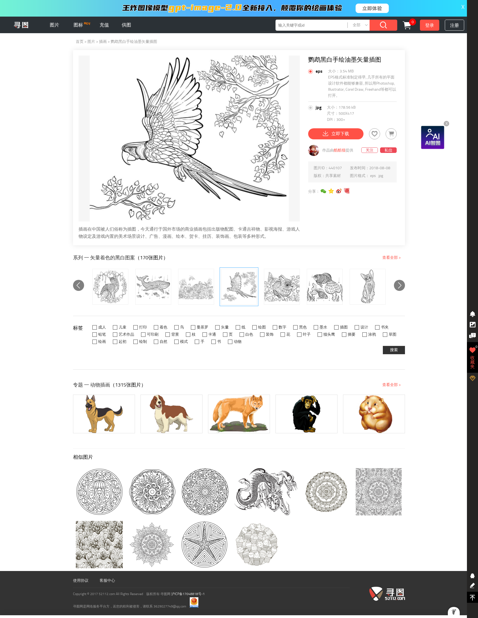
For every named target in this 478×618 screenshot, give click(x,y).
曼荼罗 (202, 327)
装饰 (270, 334)
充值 (104, 25)
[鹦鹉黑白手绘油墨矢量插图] (239, 287)
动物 (237, 341)
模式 (184, 341)
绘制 (143, 341)
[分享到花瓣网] (347, 191)
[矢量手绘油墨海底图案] (325, 287)
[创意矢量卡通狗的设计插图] (104, 414)
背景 (175, 334)
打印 (143, 327)
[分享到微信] (324, 191)
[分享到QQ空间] (331, 191)
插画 (103, 41)
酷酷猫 (339, 150)
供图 (126, 25)
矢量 (225, 327)
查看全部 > (391, 257)
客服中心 (107, 580)
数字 (282, 327)
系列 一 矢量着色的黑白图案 (104, 258)
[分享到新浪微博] (339, 191)
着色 (163, 327)
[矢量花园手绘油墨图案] (196, 287)
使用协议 (81, 580)
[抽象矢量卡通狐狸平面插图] (239, 414)
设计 (364, 327)
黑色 (303, 327)
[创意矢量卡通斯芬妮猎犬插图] (171, 414)
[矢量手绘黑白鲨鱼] (153, 287)
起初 (122, 341)
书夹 (385, 327)
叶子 (307, 334)
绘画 (102, 341)
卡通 (212, 334)
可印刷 (153, 334)
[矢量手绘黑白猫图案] (368, 287)
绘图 (262, 327)
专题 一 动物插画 (91, 385)
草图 (392, 334)
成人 (102, 327)
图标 (79, 25)
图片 (54, 25)
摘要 (351, 334)
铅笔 (102, 334)
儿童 (122, 327)
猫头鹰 (329, 334)
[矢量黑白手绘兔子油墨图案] (282, 287)
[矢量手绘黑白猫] (110, 287)
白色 (249, 334)
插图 (344, 327)
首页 (80, 41)
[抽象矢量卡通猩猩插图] (306, 414)
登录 (429, 25)
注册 (454, 25)
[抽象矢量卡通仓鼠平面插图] (374, 414)
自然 (163, 341)
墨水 (323, 327)
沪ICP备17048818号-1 (188, 594)
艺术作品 (126, 334)
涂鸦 (372, 334)
